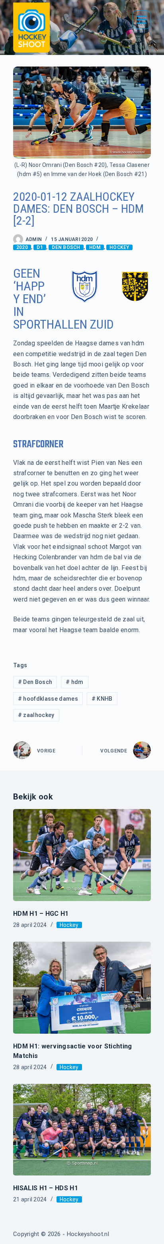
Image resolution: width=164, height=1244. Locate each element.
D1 (40, 247)
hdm (95, 247)
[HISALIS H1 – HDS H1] (82, 1130)
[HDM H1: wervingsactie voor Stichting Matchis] (82, 987)
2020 (22, 247)
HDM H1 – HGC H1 (41, 913)
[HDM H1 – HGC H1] (82, 855)
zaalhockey (36, 715)
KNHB (102, 698)
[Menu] (141, 19)
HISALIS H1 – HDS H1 (45, 1188)
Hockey (119, 247)
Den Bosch (66, 247)
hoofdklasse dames (48, 698)
